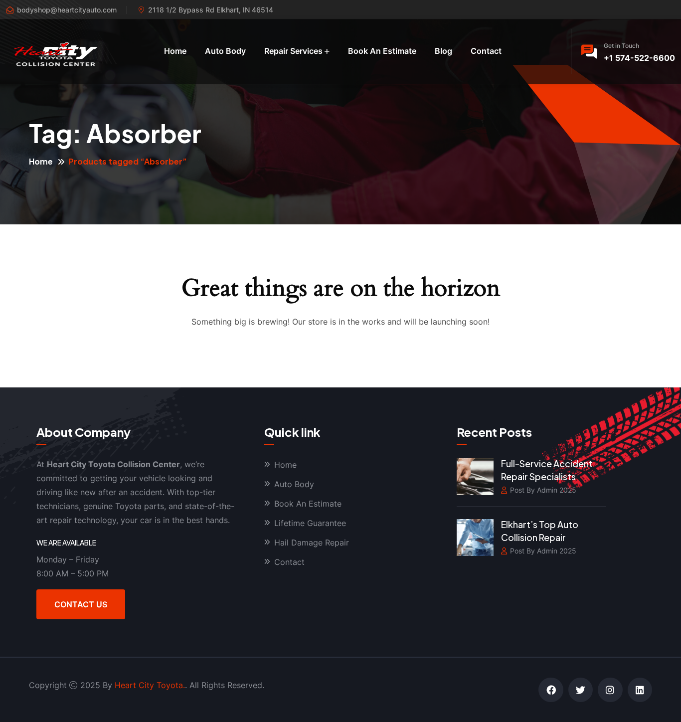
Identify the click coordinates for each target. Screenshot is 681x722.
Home (175, 51)
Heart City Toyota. (150, 685)
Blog (443, 51)
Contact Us (80, 604)
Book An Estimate (382, 51)
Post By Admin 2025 (543, 490)
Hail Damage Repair (311, 542)
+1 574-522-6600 (639, 58)
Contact (486, 51)
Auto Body (225, 51)
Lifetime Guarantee (310, 523)
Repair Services (293, 51)
